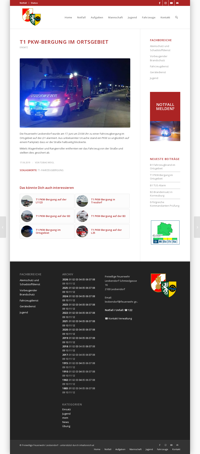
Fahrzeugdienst (159, 66)
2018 (65, 346)
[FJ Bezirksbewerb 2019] (197, 227)
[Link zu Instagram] (165, 3)
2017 (65, 354)
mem (65, 417)
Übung (66, 426)
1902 (65, 380)
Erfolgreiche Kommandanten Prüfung (164, 203)
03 (77, 279)
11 (70, 292)
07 (90, 279)
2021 (65, 321)
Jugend (154, 78)
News (65, 422)
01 (70, 279)
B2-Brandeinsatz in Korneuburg (161, 193)
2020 (65, 329)
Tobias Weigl (47, 162)
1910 (65, 371)
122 (130, 310)
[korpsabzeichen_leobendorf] (31, 17)
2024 (65, 296)
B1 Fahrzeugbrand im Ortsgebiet (162, 166)
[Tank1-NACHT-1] (75, 93)
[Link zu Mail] (177, 3)
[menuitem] (24, 3)
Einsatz (24, 47)
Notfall (23, 2)
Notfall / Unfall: (114, 310)
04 (80, 279)
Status (34, 2)
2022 (65, 313)
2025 (65, 288)
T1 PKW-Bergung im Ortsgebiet (161, 176)
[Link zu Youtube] (171, 3)
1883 (65, 388)
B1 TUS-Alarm (158, 185)
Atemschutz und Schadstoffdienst (160, 48)
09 (63, 292)
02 (73, 279)
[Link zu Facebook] (159, 3)
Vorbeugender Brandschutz (158, 58)
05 (83, 279)
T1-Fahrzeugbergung (50, 170)
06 (87, 279)
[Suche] (176, 17)
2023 (65, 304)
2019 (65, 338)
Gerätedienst (158, 72)
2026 (65, 279)
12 (73, 292)
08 (93, 279)
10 (67, 292)
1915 (65, 363)
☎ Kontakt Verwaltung (118, 318)
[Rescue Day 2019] (3, 227)
